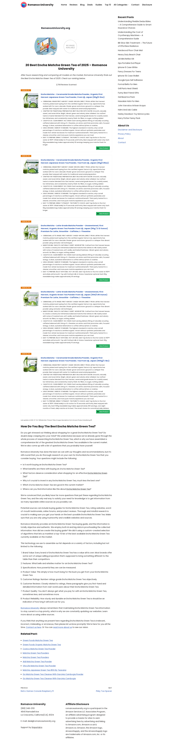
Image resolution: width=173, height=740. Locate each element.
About (121, 138)
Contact (135, 4)
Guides (98, 4)
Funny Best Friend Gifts (128, 92)
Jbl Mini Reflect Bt (126, 58)
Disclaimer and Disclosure (130, 129)
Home (64, 4)
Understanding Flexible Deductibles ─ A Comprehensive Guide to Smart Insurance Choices (134, 24)
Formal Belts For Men (127, 84)
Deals (90, 4)
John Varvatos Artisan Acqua (132, 105)
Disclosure (147, 4)
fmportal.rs (37, 727)
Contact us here (33, 627)
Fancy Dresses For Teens (129, 71)
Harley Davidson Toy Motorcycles (133, 114)
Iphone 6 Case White (127, 67)
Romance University (30, 608)
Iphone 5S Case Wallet (128, 75)
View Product (104, 148)
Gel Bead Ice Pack (126, 97)
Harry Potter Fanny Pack (129, 118)
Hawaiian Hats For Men (128, 101)
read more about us (62, 627)
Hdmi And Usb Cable (127, 109)
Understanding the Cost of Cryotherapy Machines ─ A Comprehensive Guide (130, 35)
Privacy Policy (124, 134)
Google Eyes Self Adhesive (130, 80)
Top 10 (108, 4)
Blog (82, 4)
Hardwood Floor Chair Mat (130, 50)
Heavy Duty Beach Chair (129, 54)
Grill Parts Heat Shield (128, 88)
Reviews (73, 4)
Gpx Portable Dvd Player (129, 63)
